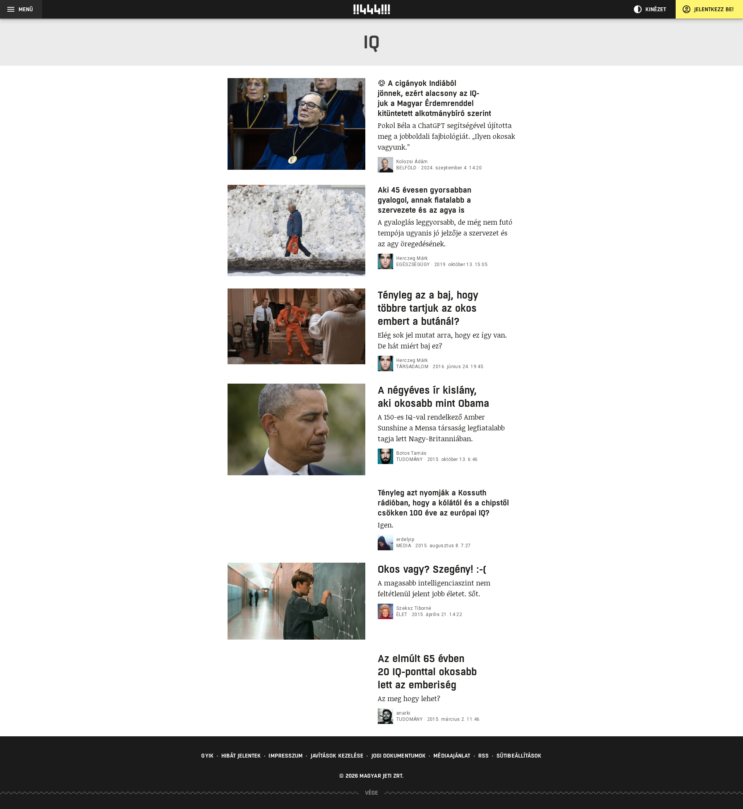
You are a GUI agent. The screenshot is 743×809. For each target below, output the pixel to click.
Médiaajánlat (451, 756)
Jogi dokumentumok (399, 756)
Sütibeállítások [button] (519, 756)
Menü (26, 9)
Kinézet (655, 9)
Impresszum (286, 756)
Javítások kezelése (337, 756)
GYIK (207, 756)
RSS (483, 756)
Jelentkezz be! (714, 9)
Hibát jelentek (241, 756)
